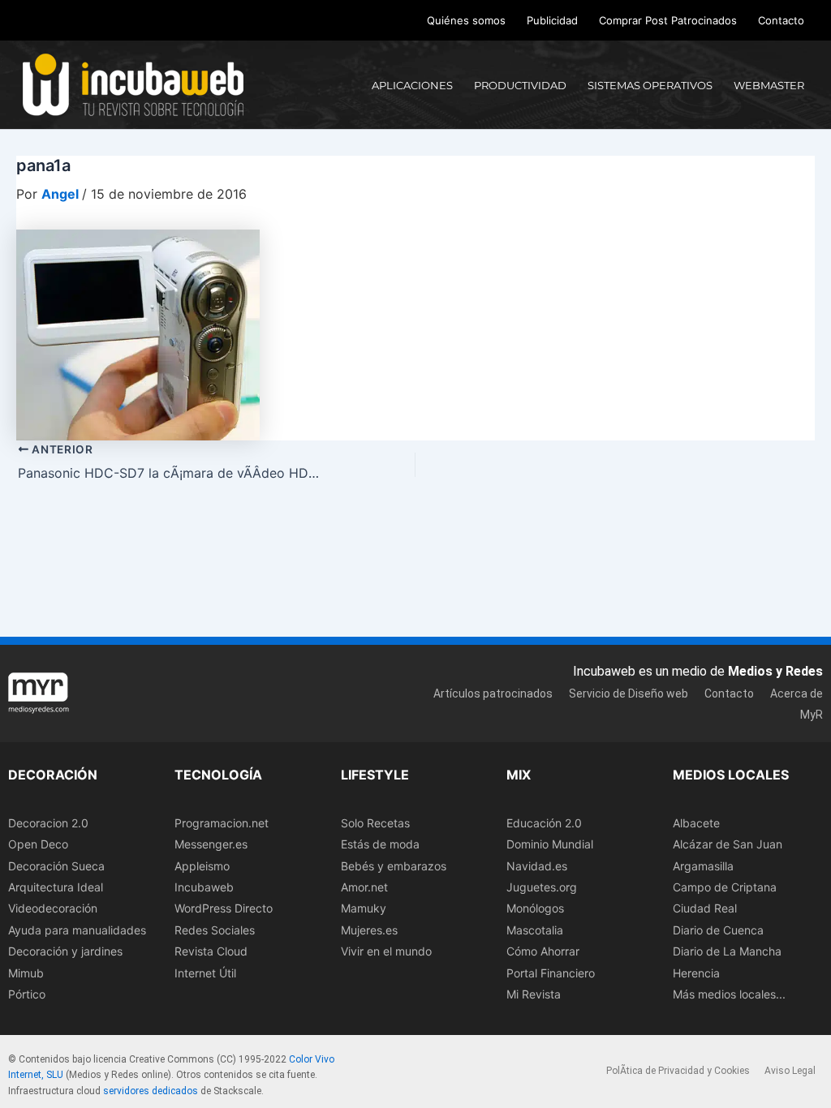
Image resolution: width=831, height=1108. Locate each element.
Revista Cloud (211, 951)
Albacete (696, 823)
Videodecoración (52, 908)
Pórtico (26, 994)
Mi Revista (533, 994)
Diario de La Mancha (727, 951)
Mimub (26, 973)
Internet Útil (205, 973)
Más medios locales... (729, 994)
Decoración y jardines (65, 951)
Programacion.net (221, 823)
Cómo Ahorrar (542, 951)
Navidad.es (536, 866)
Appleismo (202, 866)
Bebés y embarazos (393, 866)
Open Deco (38, 844)
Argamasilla (703, 866)
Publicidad (552, 20)
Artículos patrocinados (493, 693)
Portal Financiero (550, 973)
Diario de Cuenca (718, 930)
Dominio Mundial (549, 844)
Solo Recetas (375, 823)
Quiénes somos (466, 20)
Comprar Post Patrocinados (668, 20)
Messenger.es (211, 844)
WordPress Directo (223, 908)
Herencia (696, 973)
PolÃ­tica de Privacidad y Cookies (678, 1070)
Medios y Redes (775, 671)
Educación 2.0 (544, 823)
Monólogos (535, 908)
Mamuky (363, 908)
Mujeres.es (369, 930)
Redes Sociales (214, 930)
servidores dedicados (150, 1091)
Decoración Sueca (56, 866)
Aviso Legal (790, 1070)
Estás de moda (380, 844)
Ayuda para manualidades (77, 930)
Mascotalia (534, 930)
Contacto (781, 20)
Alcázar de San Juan (727, 844)
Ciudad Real (705, 908)
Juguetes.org (541, 887)
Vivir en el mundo (386, 951)
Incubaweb (204, 887)
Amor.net (364, 887)
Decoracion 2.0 (48, 823)
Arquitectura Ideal (55, 887)
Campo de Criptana (725, 887)
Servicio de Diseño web (628, 693)
